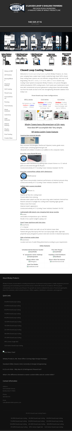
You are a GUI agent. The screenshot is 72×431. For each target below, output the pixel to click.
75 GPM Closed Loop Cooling (12, 314)
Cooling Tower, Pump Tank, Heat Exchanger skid (61, 104)
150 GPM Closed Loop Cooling (12, 325)
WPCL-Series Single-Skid (11, 341)
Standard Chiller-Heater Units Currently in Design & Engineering (24, 364)
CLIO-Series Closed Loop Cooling (13, 345)
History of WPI (8, 71)
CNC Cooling (8, 89)
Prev (2, 58)
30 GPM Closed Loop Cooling (12, 302)
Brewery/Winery (8, 79)
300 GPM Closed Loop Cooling (12, 333)
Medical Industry (6, 124)
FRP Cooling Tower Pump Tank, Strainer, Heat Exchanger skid (45, 105)
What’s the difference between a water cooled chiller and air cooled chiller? (28, 374)
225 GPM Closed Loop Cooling (12, 330)
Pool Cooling (8, 134)
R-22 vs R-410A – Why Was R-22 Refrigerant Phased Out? (22, 369)
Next (69, 58)
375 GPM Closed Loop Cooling (12, 337)
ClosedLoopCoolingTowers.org (37, 74)
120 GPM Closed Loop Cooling (12, 322)
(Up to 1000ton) (61, 108)
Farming (6, 102)
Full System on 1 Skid (28, 103)
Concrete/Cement (8, 97)
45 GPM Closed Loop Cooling (12, 306)
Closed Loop (8, 93)
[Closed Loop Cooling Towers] (36, 7)
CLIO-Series (42, 80)
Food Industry (8, 105)
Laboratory (7, 114)
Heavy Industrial (7, 110)
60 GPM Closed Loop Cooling (12, 310)
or (28, 105)
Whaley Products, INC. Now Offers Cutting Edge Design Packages (25, 359)
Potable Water (8, 138)
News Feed (11, 352)
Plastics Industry (6, 129)
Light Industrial (7, 119)
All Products (8, 74)
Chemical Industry (7, 84)
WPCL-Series (35, 80)
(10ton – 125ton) (28, 107)
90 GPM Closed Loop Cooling (12, 317)
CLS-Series (53, 80)
